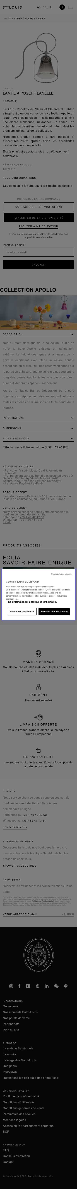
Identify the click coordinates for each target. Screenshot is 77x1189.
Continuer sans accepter (61, 574)
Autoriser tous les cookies (54, 611)
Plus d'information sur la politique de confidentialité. (32, 601)
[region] (38, 594)
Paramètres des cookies (22, 611)
